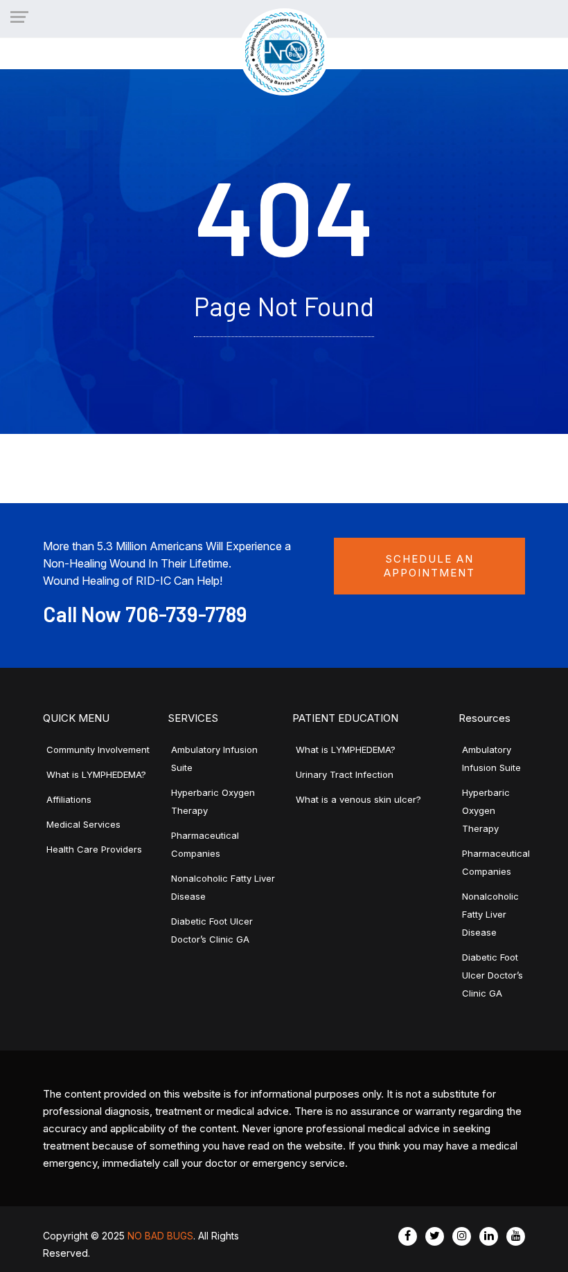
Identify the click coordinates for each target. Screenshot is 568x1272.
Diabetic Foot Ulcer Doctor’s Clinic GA (492, 975)
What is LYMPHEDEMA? (96, 774)
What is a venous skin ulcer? (358, 799)
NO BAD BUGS (160, 1236)
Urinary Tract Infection (344, 774)
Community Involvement (98, 749)
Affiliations (68, 799)
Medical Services (83, 824)
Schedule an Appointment (429, 565)
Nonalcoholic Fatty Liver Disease (490, 914)
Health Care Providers (94, 849)
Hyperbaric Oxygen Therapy (486, 810)
